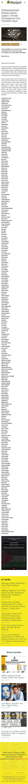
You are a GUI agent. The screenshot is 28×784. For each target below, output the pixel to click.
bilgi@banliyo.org (21, 759)
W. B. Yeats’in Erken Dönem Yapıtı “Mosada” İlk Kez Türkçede (12, 627)
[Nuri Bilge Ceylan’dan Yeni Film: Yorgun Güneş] (14, 692)
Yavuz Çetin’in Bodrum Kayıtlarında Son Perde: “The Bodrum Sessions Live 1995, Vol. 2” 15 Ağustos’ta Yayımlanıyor (14, 638)
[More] (21, 44)
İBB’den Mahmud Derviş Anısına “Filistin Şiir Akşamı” (12, 677)
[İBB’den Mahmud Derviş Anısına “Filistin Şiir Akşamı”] (14, 664)
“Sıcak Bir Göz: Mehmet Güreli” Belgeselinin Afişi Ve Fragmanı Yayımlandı (13, 733)
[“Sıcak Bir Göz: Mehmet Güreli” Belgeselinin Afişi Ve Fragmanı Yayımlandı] (14, 720)
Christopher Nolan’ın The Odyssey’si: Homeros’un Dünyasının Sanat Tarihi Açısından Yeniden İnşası (11, 617)
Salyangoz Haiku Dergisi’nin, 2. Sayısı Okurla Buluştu (13, 584)
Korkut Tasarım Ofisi (21, 781)
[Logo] (14, 2)
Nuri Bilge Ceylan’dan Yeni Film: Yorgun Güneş (12, 705)
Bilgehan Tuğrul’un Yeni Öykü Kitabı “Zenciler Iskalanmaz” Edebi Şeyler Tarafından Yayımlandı (13, 594)
